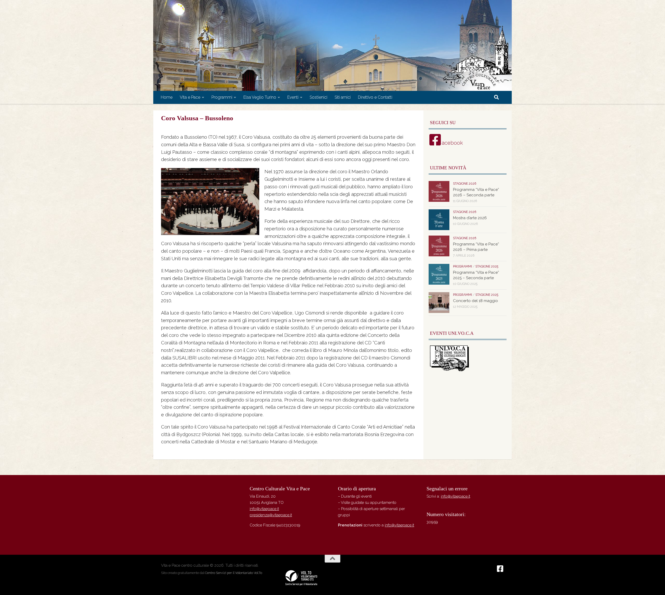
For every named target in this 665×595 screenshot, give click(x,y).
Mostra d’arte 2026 (470, 218)
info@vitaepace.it (264, 508)
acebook (452, 143)
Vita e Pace (190, 97)
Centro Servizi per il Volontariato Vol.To (233, 573)
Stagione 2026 (464, 183)
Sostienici (318, 97)
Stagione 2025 (486, 266)
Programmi (221, 97)
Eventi (292, 97)
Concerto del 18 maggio (475, 300)
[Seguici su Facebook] (500, 568)
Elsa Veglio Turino (259, 97)
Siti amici (343, 97)
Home (166, 97)
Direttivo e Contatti (375, 97)
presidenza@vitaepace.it (271, 515)
